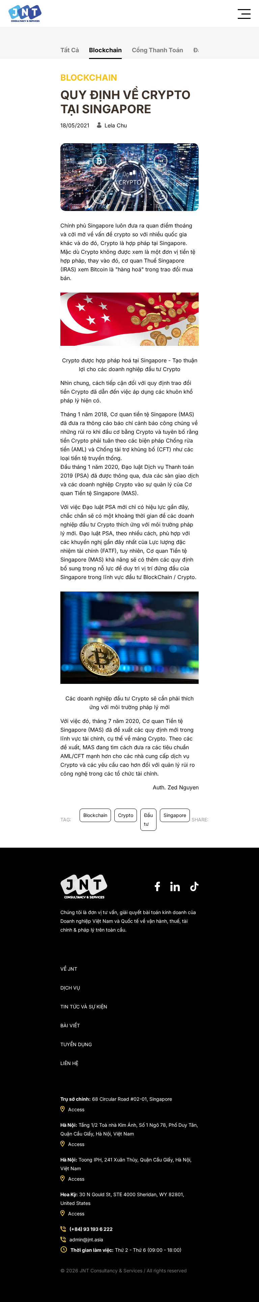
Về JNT (68, 969)
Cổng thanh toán (157, 50)
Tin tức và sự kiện (83, 1006)
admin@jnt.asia (86, 1239)
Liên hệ (69, 1063)
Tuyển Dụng (76, 1044)
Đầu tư (148, 819)
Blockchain (105, 50)
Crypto (125, 815)
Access (76, 1109)
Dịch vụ (70, 988)
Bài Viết (70, 1025)
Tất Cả (69, 50)
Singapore (175, 815)
